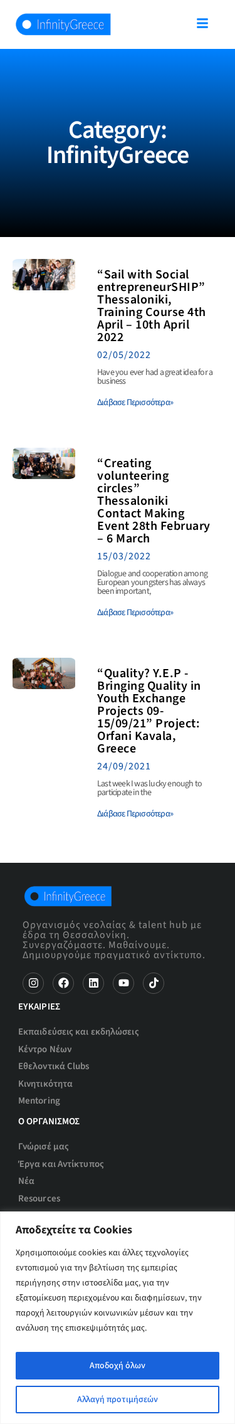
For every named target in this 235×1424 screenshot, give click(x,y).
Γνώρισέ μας (43, 1146)
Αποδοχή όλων (117, 1365)
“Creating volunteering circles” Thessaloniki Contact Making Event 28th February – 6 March (154, 501)
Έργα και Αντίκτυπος (61, 1164)
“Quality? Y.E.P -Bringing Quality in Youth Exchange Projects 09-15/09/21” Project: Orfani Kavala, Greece (149, 711)
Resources (39, 1198)
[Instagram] (33, 983)
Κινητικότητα (45, 1083)
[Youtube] (123, 983)
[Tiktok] (153, 983)
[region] (117, 1317)
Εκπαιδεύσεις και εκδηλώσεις (78, 1031)
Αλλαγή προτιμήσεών (117, 1399)
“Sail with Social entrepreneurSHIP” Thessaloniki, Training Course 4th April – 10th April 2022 (151, 306)
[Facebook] (63, 983)
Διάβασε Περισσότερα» (135, 402)
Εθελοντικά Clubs (54, 1066)
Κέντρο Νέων (44, 1049)
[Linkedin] (93, 983)
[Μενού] (202, 23)
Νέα (26, 1181)
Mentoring (39, 1100)
